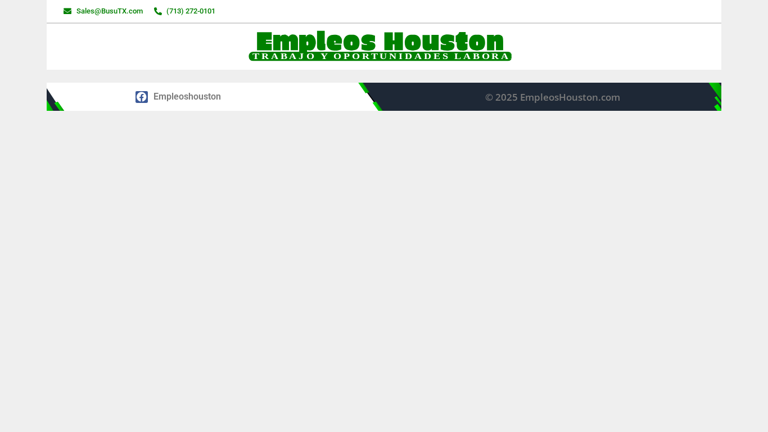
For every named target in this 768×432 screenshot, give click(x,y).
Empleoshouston (187, 96)
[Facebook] (141, 97)
